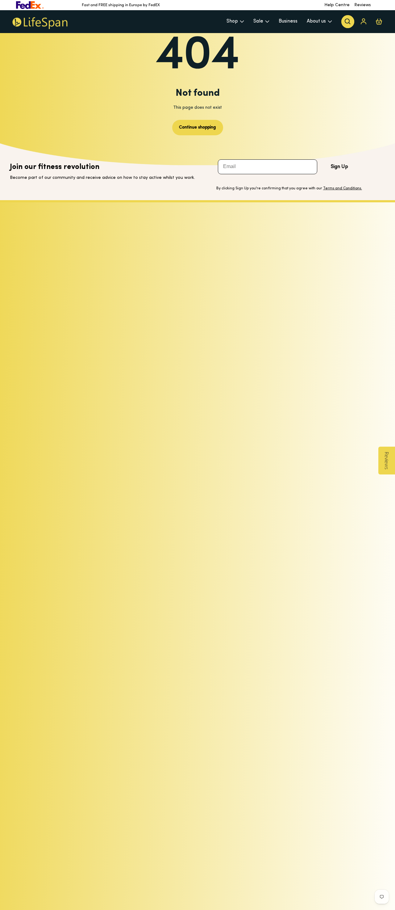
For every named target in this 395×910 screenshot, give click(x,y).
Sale (258, 21)
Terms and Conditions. (342, 188)
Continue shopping (197, 127)
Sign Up (339, 166)
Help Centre (337, 5)
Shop (232, 21)
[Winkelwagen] (379, 21)
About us (316, 21)
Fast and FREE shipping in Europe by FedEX (121, 5)
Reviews (362, 5)
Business (288, 21)
